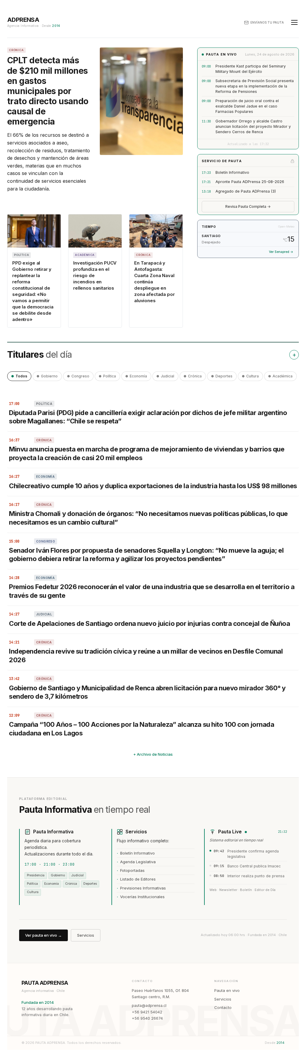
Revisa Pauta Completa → (248, 206)
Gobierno (49, 376)
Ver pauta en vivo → (43, 935)
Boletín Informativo (232, 172)
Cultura (252, 376)
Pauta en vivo (227, 990)
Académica (283, 376)
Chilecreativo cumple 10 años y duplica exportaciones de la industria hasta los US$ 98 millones (153, 486)
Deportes (223, 376)
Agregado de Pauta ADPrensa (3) (245, 191)
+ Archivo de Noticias (153, 754)
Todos (21, 376)
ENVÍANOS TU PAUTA (267, 22)
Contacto (223, 1007)
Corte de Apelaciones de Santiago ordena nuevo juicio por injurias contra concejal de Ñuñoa (149, 623)
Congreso (80, 376)
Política (109, 376)
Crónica (195, 376)
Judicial (167, 376)
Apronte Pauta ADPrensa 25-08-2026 (249, 181)
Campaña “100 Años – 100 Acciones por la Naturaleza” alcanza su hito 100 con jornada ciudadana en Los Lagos (141, 728)
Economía (138, 376)
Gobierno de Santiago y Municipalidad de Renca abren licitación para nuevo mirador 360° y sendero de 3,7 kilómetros (147, 692)
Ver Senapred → (281, 252)
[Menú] (294, 22)
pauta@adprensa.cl (149, 1005)
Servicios (85, 935)
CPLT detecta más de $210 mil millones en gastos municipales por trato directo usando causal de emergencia (47, 91)
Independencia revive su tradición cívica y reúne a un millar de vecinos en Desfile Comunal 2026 (146, 655)
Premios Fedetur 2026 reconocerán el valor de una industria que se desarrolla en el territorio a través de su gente (151, 591)
